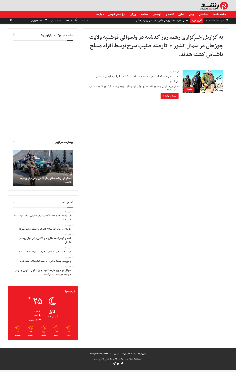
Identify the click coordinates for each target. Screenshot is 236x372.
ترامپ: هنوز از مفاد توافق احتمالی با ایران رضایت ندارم (165, 21)
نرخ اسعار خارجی (116, 14)
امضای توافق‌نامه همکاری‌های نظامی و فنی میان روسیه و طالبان (46, 180)
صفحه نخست (219, 14)
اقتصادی (169, 14)
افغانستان (203, 14)
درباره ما (100, 14)
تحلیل (181, 14)
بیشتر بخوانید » (169, 96)
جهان (191, 14)
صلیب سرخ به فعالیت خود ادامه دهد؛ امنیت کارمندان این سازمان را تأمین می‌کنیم (137, 79)
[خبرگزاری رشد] (214, 6)
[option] (43, 168)
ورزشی (133, 14)
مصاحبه (144, 14)
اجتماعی (157, 14)
